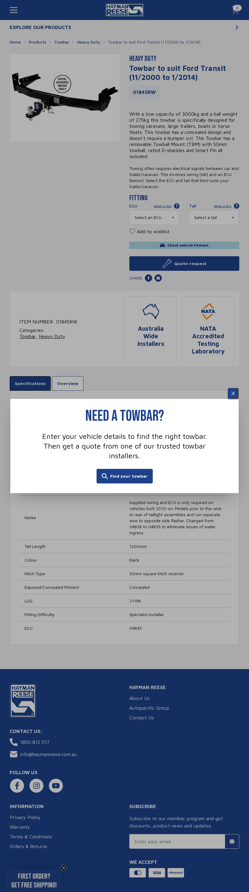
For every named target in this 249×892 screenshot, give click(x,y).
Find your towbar (129, 476)
